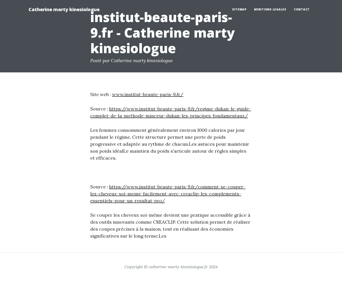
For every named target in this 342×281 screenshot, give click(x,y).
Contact (302, 9)
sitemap (239, 9)
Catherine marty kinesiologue (64, 9)
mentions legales (270, 9)
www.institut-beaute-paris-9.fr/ (147, 94)
